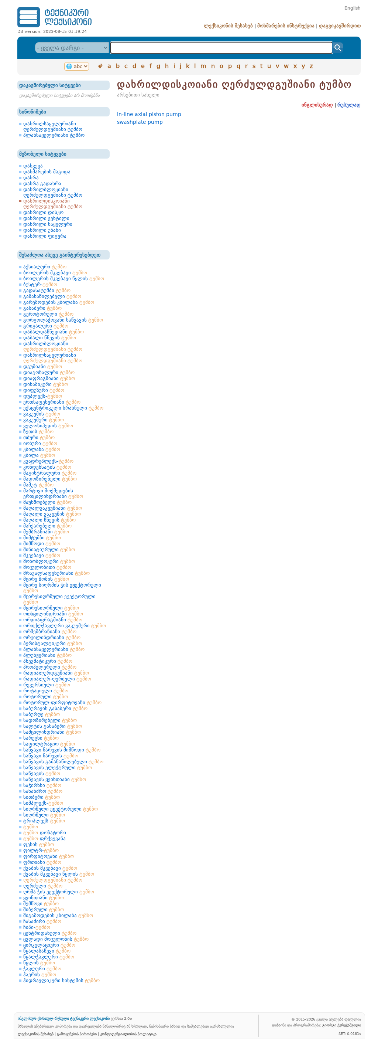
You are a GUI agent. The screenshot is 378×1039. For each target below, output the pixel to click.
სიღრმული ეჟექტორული (60, 809)
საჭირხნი (42, 785)
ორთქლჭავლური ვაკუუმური (64, 625)
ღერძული (42, 886)
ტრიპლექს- (44, 821)
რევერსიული (46, 684)
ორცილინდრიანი (51, 637)
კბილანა (41, 449)
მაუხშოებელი (47, 502)
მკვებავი (41, 555)
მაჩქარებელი (47, 526)
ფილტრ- (41, 850)
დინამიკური (45, 384)
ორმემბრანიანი (49, 631)
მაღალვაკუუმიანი (52, 508)
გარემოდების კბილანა (58, 302)
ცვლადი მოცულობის (56, 939)
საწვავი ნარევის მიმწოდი (61, 750)
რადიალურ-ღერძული (57, 679)
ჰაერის (39, 974)
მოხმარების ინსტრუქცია (286, 25)
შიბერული (43, 909)
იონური (40, 443)
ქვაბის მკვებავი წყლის (58, 874)
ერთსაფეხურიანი (51, 402)
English (352, 8)
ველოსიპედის (48, 425)
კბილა (39, 455)
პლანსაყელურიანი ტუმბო (54, 135)
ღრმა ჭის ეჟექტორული (58, 891)
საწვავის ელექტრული (57, 767)
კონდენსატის (47, 467)
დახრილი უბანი (42, 230)
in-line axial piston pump (149, 114)
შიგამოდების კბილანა (58, 915)
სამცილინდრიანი (52, 732)
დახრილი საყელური (47, 224)
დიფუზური (43, 390)
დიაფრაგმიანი (49, 378)
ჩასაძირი (42, 921)
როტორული (45, 696)
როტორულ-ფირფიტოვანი (62, 702)
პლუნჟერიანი (47, 655)
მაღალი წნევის (49, 520)
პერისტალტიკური (52, 643)
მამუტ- (38, 485)
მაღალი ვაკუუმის (52, 514)
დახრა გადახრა (42, 183)
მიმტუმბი (42, 537)
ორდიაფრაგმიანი (52, 619)
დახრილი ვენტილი (46, 218)
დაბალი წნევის (49, 337)
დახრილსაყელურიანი (52, 357)
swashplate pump (140, 122)
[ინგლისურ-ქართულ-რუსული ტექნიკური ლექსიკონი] (54, 27)
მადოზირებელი (50, 479)
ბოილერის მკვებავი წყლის (63, 278)
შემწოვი (41, 903)
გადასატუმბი (47, 290)
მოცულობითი (47, 567)
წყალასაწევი (47, 951)
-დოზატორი (44, 832)
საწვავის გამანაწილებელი (63, 761)
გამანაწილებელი (52, 296)
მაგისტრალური (49, 473)
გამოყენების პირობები (77, 1034)
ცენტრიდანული (49, 933)
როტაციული (45, 690)
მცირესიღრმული (51, 608)
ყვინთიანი (43, 897)
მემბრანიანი (46, 531)
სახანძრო (42, 791)
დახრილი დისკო (43, 212)
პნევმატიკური (47, 661)
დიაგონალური (49, 372)
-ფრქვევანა (44, 838)
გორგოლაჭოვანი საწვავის (63, 320)
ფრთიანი (42, 862)
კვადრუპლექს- (48, 461)
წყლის (39, 962)
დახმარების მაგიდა (47, 171)
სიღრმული (44, 815)
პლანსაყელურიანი (54, 649)
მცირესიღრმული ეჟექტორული (59, 599)
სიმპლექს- (43, 803)
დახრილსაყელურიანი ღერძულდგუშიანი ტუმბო (52, 126)
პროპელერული (49, 667)
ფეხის (38, 844)
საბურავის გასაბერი (55, 708)
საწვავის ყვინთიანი (54, 779)
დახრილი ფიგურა (44, 236)
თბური (39, 437)
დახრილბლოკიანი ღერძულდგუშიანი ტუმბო (52, 192)
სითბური (41, 797)
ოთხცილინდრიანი (53, 614)
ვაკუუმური (43, 419)
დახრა (31, 177)
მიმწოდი (41, 543)
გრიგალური (45, 326)
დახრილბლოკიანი (52, 346)
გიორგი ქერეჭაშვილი (341, 1025)
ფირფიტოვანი (48, 856)
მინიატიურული (49, 549)
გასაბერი (42, 308)
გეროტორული (48, 314)
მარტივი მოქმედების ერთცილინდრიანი (53, 493)
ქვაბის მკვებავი (50, 868)
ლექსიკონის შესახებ (228, 25)
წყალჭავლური (48, 957)
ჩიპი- (36, 927)
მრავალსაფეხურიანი (56, 573)
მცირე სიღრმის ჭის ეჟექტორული (62, 587)
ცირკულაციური (49, 945)
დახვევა (33, 166)
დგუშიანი (42, 366)
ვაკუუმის (41, 414)
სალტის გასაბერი (52, 726)
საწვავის (41, 773)
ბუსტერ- (40, 284)
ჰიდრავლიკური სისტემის (61, 980)
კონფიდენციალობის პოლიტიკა (128, 1034)
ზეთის (38, 431)
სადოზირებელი (50, 720)
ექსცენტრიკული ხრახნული (63, 408)
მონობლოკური (49, 561)
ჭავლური (42, 968)
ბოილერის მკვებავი (55, 272)
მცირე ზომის (46, 579)
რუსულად (349, 105)
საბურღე (41, 714)
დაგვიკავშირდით (340, 25)
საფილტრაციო (49, 744)
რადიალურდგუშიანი (56, 673)
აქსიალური (44, 266)
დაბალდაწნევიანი (53, 332)
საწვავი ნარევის (50, 755)
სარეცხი (41, 738)
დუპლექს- (42, 396)
